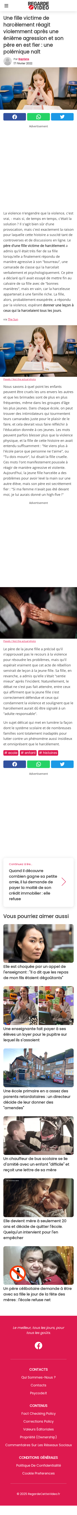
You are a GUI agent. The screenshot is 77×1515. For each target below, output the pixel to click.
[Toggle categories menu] (6, 5)
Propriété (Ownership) (38, 1437)
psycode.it (38, 1393)
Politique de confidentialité (38, 1465)
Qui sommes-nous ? (38, 1377)
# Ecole (10, 752)
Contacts (38, 1385)
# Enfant (28, 752)
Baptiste (24, 59)
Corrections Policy (38, 1421)
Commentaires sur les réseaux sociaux (38, 1445)
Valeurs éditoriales (38, 1429)
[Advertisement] (38, 167)
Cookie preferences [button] (38, 1473)
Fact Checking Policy (38, 1413)
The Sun (13, 319)
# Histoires (48, 752)
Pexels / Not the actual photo (19, 379)
